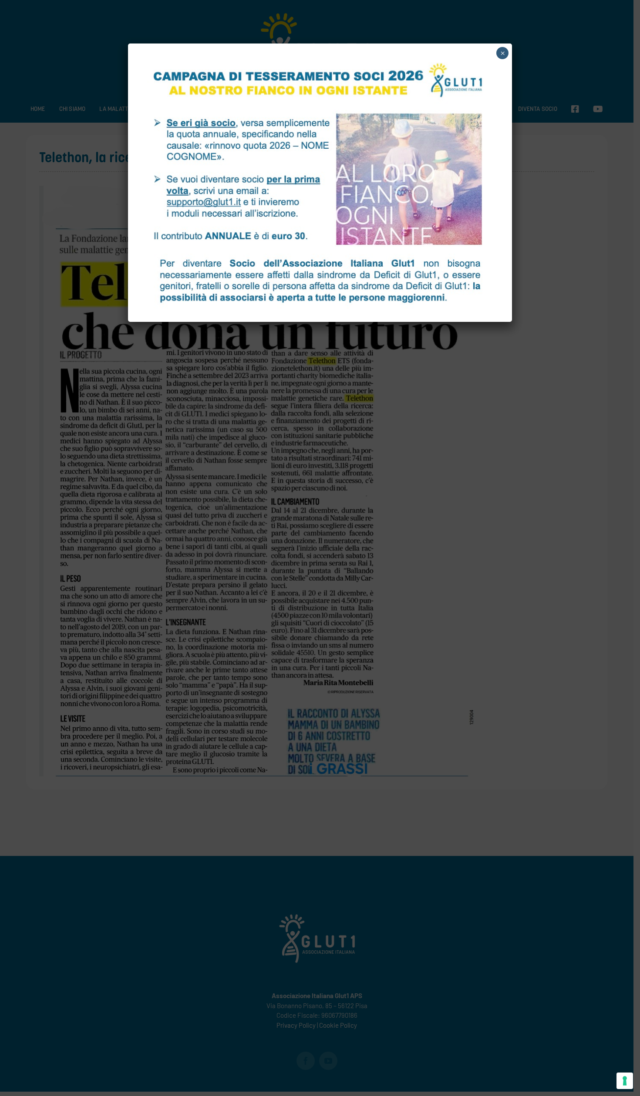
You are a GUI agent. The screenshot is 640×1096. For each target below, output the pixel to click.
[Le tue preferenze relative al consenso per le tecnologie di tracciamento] (624, 1081)
